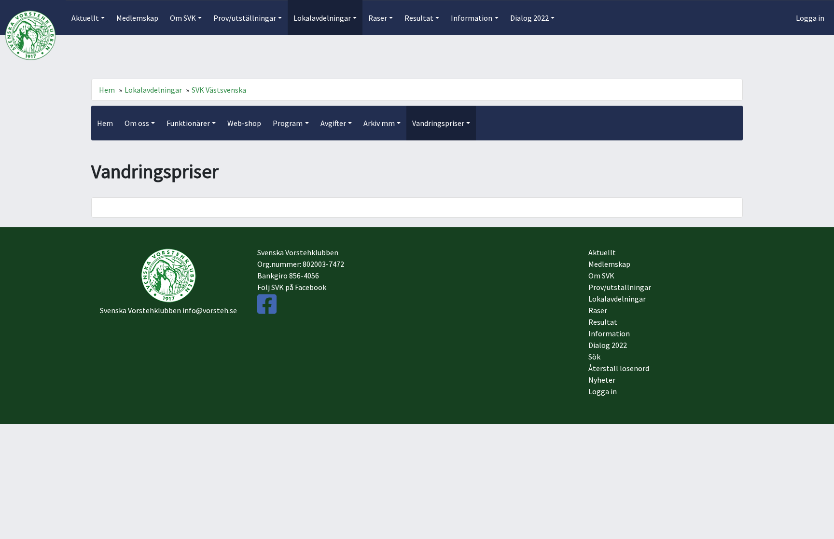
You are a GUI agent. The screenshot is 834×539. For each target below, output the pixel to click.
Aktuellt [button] (85, 18)
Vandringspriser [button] (438, 123)
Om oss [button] (137, 123)
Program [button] (288, 123)
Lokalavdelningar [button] (322, 18)
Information (609, 333)
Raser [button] (377, 18)
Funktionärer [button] (188, 123)
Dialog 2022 (607, 345)
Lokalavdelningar (153, 90)
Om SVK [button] (183, 18)
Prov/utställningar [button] (244, 18)
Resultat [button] (418, 18)
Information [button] (471, 18)
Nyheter (601, 380)
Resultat (602, 322)
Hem (107, 90)
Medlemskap (137, 18)
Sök (594, 356)
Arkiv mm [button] (379, 123)
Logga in (810, 18)
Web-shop (244, 123)
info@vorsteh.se (209, 310)
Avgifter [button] (333, 123)
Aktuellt (602, 252)
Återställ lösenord (618, 368)
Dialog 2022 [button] (529, 18)
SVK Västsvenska (219, 90)
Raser (597, 310)
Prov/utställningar (619, 287)
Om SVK (601, 275)
